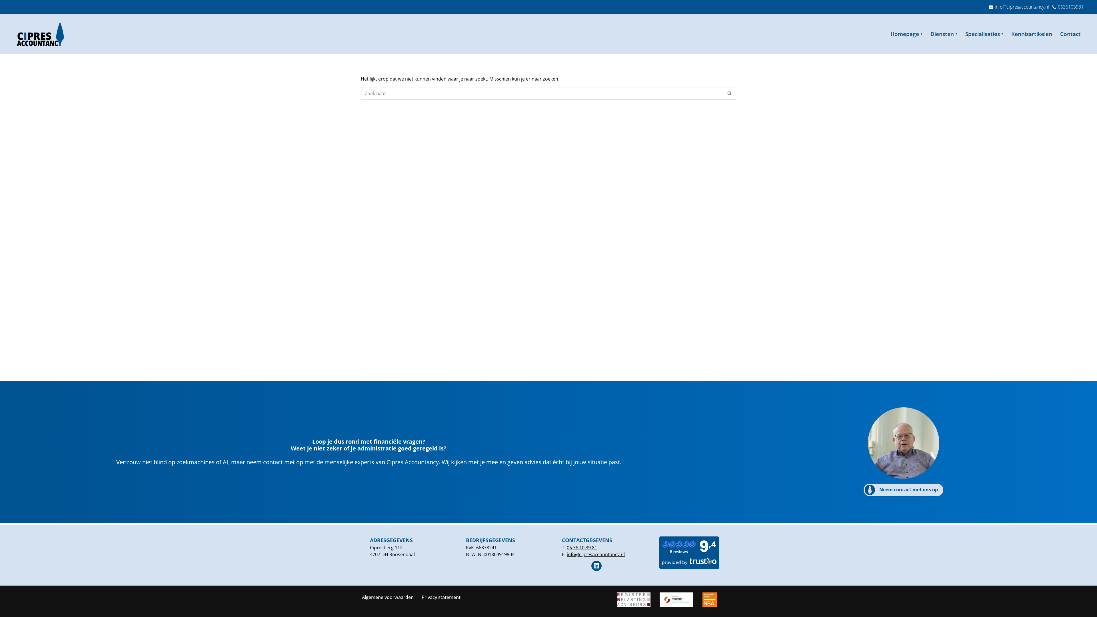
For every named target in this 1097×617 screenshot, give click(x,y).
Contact (1070, 34)
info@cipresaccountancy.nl (1022, 7)
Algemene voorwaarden (388, 597)
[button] (921, 34)
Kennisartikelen (1031, 34)
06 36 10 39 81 (582, 547)
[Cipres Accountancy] (42, 34)
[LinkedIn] (596, 566)
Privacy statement (441, 597)
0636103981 (1071, 7)
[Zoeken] (729, 93)
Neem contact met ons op (908, 489)
